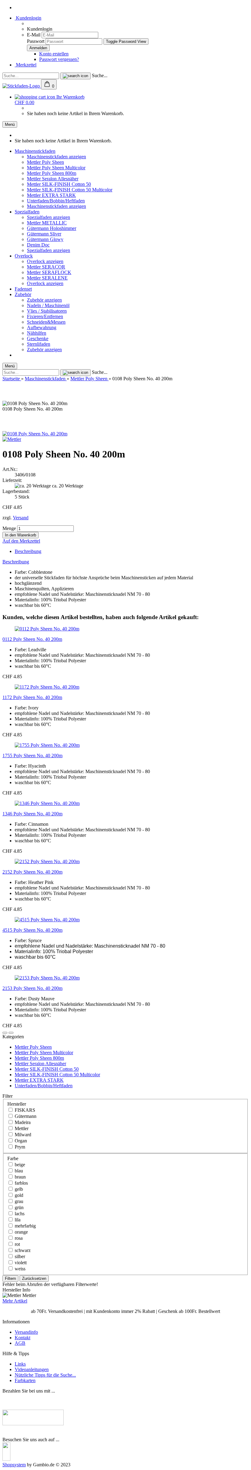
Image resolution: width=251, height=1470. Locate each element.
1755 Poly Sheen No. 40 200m (32, 755)
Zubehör (23, 294)
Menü (10, 124)
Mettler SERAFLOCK (49, 272)
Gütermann (24, 1116)
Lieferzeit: (12, 480)
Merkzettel (25, 64)
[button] (4, 1033)
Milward (22, 1134)
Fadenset (23, 288)
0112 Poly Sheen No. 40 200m (32, 639)
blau (18, 1170)
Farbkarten (25, 1380)
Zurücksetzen (34, 1278)
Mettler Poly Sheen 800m (51, 173)
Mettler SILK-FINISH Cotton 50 (59, 184)
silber (19, 1256)
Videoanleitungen (32, 1369)
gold (18, 1195)
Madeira (22, 1122)
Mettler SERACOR (46, 266)
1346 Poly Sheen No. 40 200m (32, 813)
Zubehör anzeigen (44, 300)
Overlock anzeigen (45, 261)
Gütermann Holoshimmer (51, 228)
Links (20, 1364)
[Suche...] (75, 76)
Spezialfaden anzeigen (48, 217)
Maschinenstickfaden (35, 151)
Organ (20, 1140)
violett (20, 1262)
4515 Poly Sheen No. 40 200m (32, 930)
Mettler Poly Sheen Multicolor (56, 167)
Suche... (99, 75)
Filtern (10, 1278)
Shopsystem (14, 1464)
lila (17, 1219)
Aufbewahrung (41, 327)
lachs (18, 1213)
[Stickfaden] (21, 85)
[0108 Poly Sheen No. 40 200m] (34, 433)
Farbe (12, 1158)
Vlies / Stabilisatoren (47, 311)
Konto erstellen (54, 53)
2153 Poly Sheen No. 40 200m (32, 988)
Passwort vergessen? (59, 59)
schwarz (22, 1250)
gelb (18, 1189)
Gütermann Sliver (44, 233)
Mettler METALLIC (47, 222)
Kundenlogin (28, 18)
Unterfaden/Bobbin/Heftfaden (56, 200)
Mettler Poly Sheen (45, 162)
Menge (9, 528)
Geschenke (37, 338)
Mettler (20, 1128)
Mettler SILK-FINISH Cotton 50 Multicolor (69, 189)
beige (19, 1164)
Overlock (24, 255)
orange (20, 1232)
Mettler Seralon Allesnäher (52, 178)
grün (18, 1207)
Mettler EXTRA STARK (51, 195)
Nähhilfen (36, 333)
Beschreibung (28, 551)
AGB (20, 1343)
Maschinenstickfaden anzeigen (56, 156)
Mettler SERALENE (47, 277)
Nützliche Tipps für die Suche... (45, 1375)
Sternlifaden (38, 344)
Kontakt (22, 1337)
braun (19, 1176)
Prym (19, 1146)
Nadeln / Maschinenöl (48, 305)
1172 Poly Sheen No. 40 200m (32, 697)
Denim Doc (38, 244)
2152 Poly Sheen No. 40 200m (32, 871)
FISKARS (24, 1110)
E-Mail (33, 34)
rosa (18, 1238)
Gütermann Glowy (45, 239)
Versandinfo (26, 1332)
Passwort (35, 41)
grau (18, 1201)
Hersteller (16, 1104)
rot (16, 1244)
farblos (20, 1183)
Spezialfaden (27, 211)
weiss (19, 1268)
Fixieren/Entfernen (45, 316)
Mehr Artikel (14, 1300)
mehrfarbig (24, 1225)
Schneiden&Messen (46, 322)
